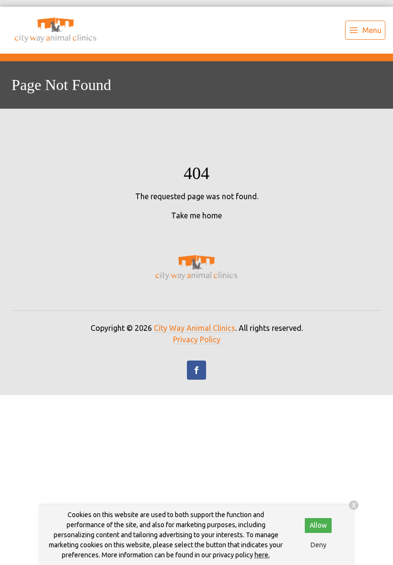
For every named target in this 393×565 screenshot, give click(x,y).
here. (262, 555)
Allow (318, 525)
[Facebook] (196, 370)
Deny (318, 545)
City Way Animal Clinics (194, 328)
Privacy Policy (196, 339)
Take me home (196, 215)
